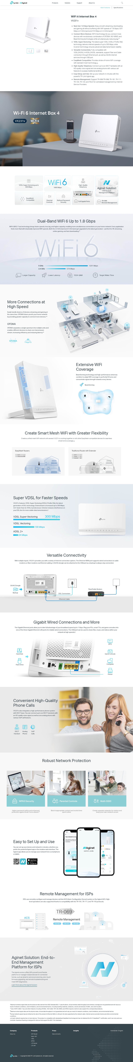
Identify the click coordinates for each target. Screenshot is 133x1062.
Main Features (105, 7)
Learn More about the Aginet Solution (24, 985)
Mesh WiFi (34, 1036)
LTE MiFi (33, 1045)
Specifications (118, 7)
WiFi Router (34, 1034)
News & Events (56, 1034)
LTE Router (34, 1043)
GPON (32, 1041)
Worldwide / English (116, 1031)
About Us (12, 1034)
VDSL (32, 1038)
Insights (76, 1031)
